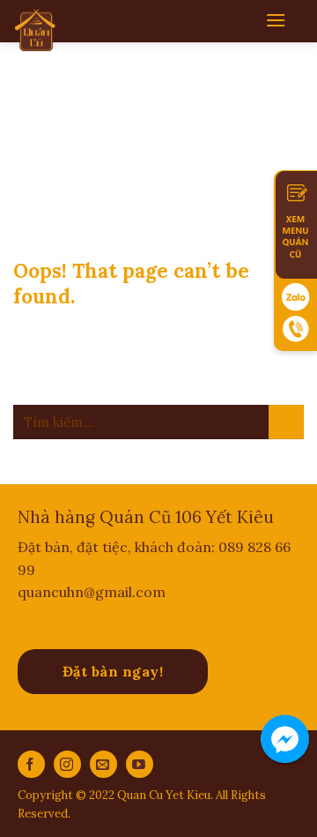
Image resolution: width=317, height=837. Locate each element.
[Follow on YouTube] (139, 764)
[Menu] (275, 20)
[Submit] (286, 422)
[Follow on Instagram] (67, 764)
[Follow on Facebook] (31, 764)
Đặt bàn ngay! (113, 671)
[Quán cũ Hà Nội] (36, 30)
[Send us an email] (103, 764)
